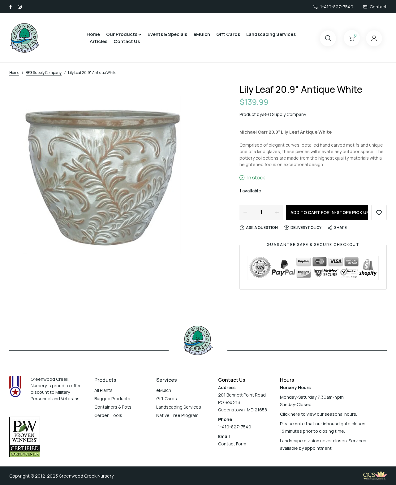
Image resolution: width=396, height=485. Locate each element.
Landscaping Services (271, 34)
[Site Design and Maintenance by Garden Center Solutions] (375, 475)
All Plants (103, 390)
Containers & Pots (112, 407)
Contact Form (232, 444)
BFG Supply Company (284, 114)
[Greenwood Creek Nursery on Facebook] (10, 7)
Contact (378, 7)
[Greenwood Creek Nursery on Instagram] (20, 7)
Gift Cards (228, 34)
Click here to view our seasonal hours (318, 414)
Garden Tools (108, 415)
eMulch (201, 34)
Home (93, 34)
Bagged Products (112, 398)
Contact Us (127, 41)
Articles (98, 41)
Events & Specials (167, 34)
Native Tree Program (177, 415)
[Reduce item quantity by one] (245, 212)
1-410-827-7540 (336, 7)
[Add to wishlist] (379, 212)
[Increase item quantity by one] (277, 212)
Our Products (121, 34)
